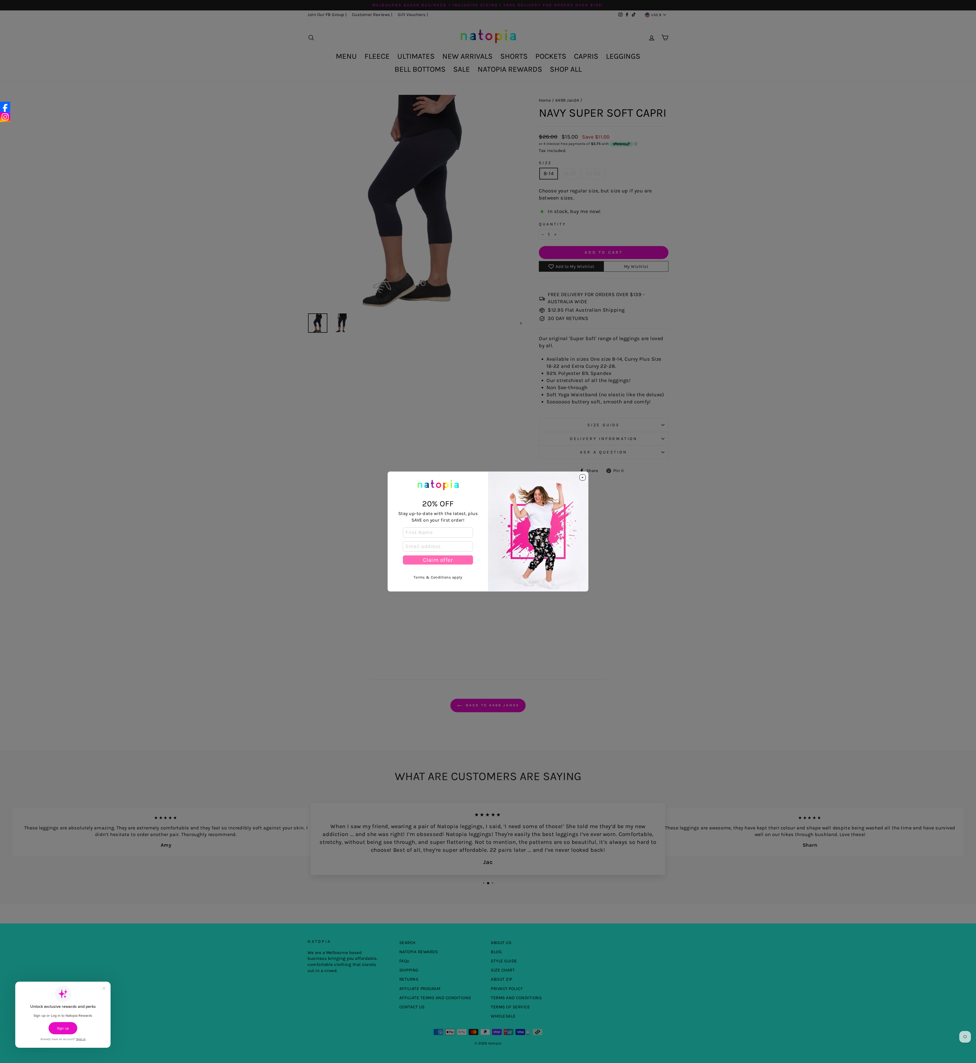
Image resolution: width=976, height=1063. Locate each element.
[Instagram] (5, 117)
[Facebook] (5, 107)
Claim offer (438, 560)
